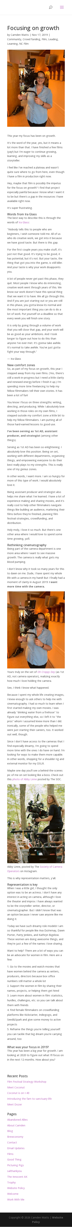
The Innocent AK (17, 1176)
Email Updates (16, 1148)
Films (10, 1154)
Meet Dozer (14, 1104)
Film (44, 39)
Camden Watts (20, 35)
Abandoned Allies (17, 1119)
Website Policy (16, 1188)
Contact (12, 1142)
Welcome (12, 1193)
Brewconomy (15, 1136)
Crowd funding (31, 39)
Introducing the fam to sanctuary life (29, 1098)
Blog (10, 1131)
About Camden (16, 1125)
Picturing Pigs (15, 1165)
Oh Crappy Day (46, 672)
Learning (12, 43)
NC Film (24, 43)
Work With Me (15, 1199)
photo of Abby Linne (24, 779)
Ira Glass (24, 222)
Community (14, 39)
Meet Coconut (16, 1087)
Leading (53, 39)
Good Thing (14, 1159)
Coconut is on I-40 (18, 1093)
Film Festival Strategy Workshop (26, 1081)
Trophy (11, 1182)
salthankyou (14, 1171)
